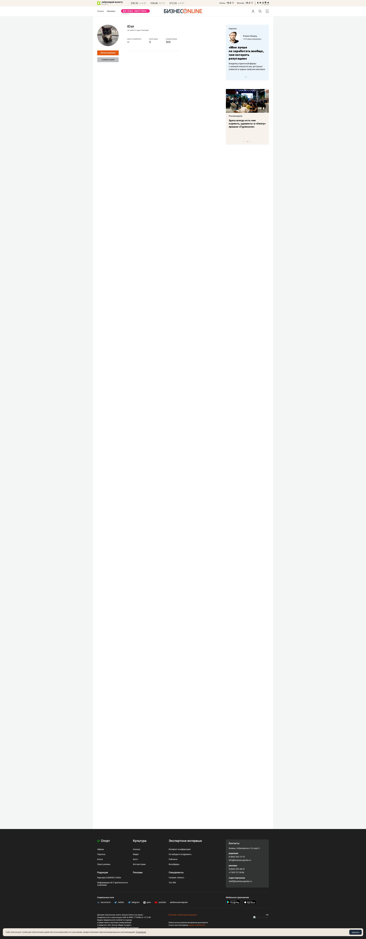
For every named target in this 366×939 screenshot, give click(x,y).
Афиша (100, 849)
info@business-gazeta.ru (240, 860)
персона (233, 28)
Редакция (102, 872)
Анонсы (136, 849)
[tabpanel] (247, 51)
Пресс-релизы (103, 864)
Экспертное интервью (185, 841)
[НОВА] (135, 12)
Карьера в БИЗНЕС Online (109, 877)
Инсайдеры (174, 864)
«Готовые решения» (252, 39)
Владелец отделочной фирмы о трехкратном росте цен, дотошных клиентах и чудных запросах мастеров (247, 66)
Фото (135, 859)
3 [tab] (246, 141)
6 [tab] (250, 141)
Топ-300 (172, 882)
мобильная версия (179, 902)
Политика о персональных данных (182, 915)
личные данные (108, 53)
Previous (229, 77)
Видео (136, 854)
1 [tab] (243, 141)
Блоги (100, 859)
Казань (100, 11)
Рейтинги (173, 859)
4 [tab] (247, 141)
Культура (139, 841)
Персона (101, 854)
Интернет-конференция (180, 849)
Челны (222, 3)
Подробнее (141, 932)
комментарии (108, 59)
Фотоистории (139, 864)
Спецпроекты (176, 872)
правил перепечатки (197, 925)
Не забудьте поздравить (180, 854)
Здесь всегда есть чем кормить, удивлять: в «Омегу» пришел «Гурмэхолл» (247, 123)
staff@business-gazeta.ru (240, 881)
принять (355, 932)
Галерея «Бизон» (176, 877)
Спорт (105, 841)
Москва (240, 3)
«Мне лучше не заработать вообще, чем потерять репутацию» (246, 52)
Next (265, 77)
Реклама (138, 872)
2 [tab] (244, 141)
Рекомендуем (235, 116)
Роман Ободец (250, 36)
